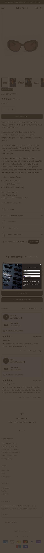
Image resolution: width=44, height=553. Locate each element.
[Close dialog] (40, 264)
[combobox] (25, 276)
